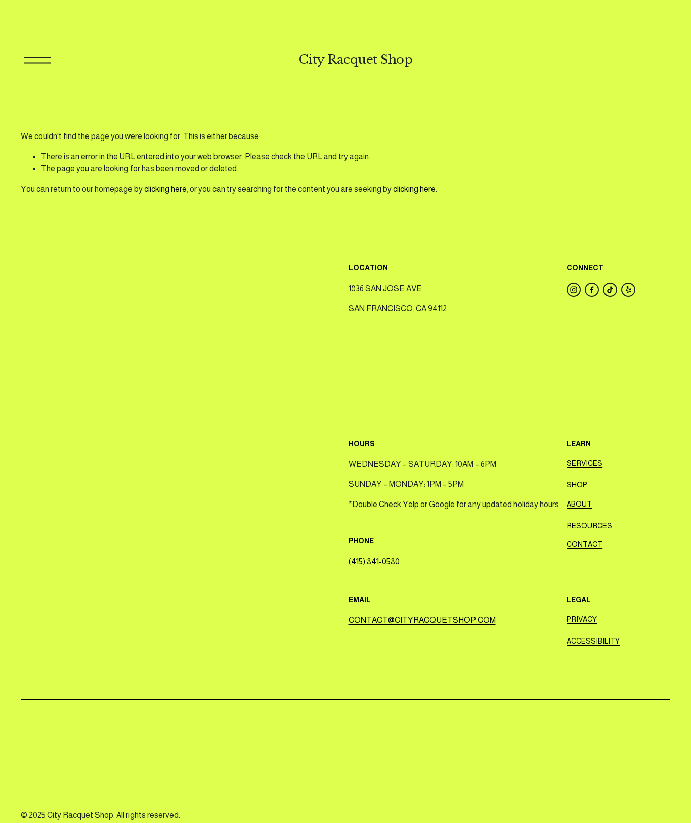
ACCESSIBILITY (593, 641)
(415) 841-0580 (374, 561)
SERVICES (584, 463)
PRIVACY (582, 619)
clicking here (165, 189)
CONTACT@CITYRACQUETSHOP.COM (422, 620)
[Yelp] (628, 290)
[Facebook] (592, 290)
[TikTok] (610, 290)
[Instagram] (574, 290)
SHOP (577, 485)
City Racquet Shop (356, 59)
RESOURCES (589, 526)
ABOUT (579, 504)
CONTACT (584, 544)
